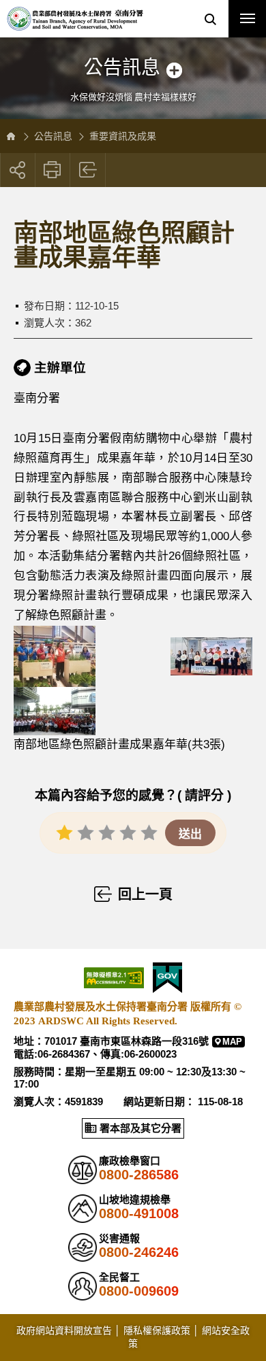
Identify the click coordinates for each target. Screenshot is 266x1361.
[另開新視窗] (92, 655)
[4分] (127, 832)
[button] (209, 18)
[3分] (106, 832)
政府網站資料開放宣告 (64, 1330)
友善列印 (52, 170)
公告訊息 (53, 136)
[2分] (85, 832)
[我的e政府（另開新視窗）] (167, 977)
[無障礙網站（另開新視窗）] (114, 977)
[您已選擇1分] (64, 832)
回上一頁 (88, 170)
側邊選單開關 (133, 56)
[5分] (149, 832)
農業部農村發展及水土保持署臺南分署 (75, 19)
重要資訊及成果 (122, 136)
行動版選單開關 (247, 18)
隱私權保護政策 (156, 1330)
